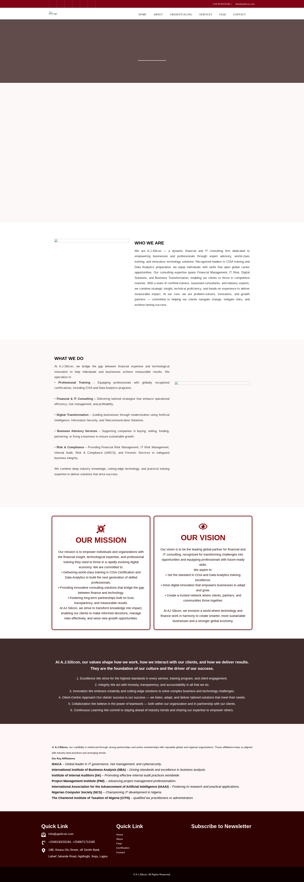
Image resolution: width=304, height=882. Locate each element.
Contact (120, 852)
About (119, 839)
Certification (122, 847)
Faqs (119, 843)
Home (119, 834)
